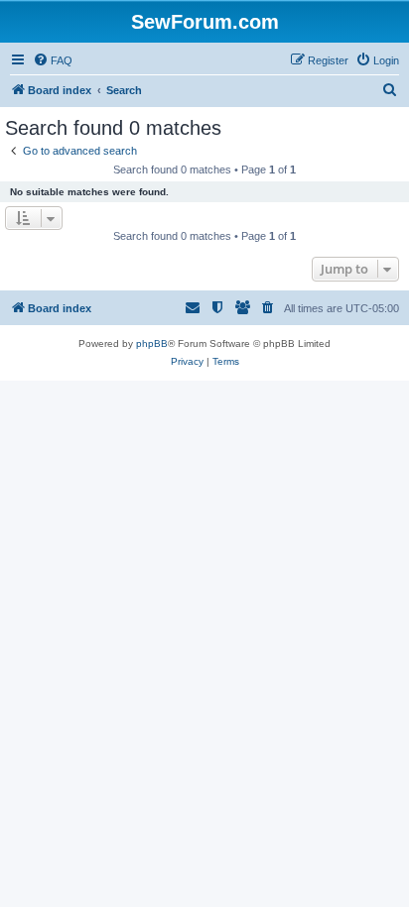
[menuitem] (52, 60)
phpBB (152, 343)
